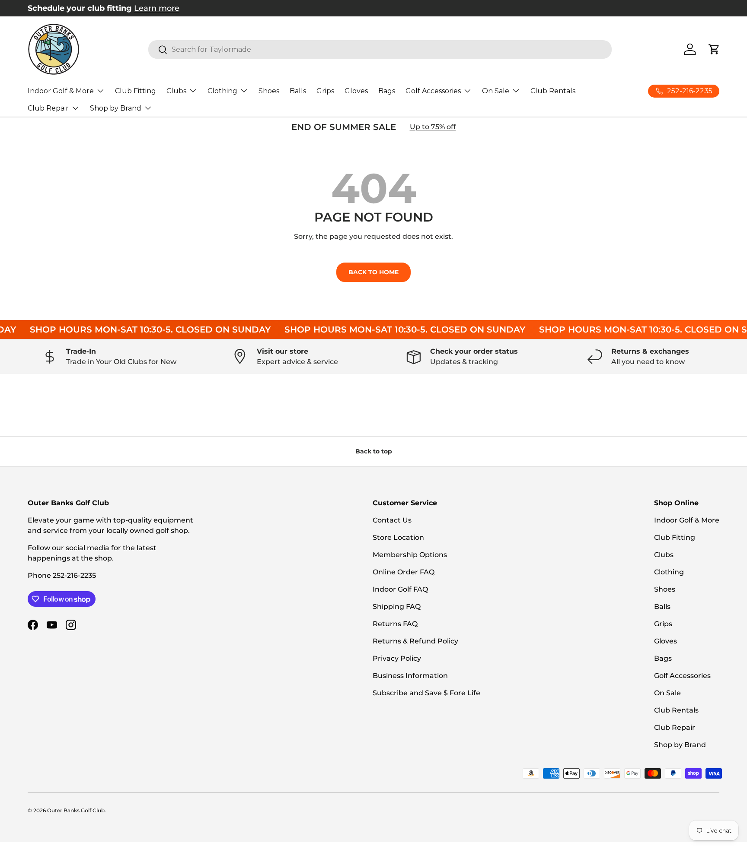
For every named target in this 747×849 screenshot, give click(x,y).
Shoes (269, 91)
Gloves (356, 91)
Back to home (373, 272)
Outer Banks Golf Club (76, 810)
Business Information (410, 676)
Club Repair (48, 108)
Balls (298, 91)
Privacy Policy (397, 658)
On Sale (495, 91)
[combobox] (380, 49)
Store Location (398, 537)
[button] (714, 49)
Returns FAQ (395, 624)
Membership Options (410, 555)
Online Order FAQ (403, 572)
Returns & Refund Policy (415, 641)
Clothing (222, 91)
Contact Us (392, 520)
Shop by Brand (115, 108)
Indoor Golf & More (61, 91)
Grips (325, 91)
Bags (386, 91)
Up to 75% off (433, 127)
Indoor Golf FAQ (400, 589)
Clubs (176, 91)
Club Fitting (135, 91)
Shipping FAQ (397, 606)
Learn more (156, 8)
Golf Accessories (433, 91)
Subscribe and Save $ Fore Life (426, 693)
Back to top (373, 451)
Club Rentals (552, 91)
